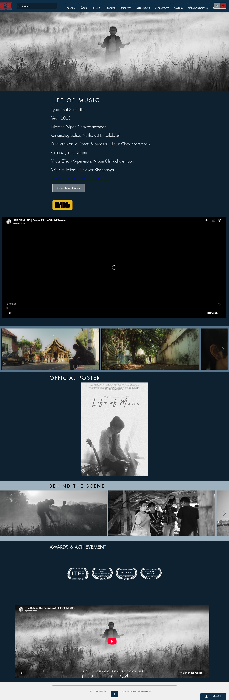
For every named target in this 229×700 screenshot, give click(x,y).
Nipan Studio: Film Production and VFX (136, 691)
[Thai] (223, 5)
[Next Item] (222, 349)
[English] (217, 5)
